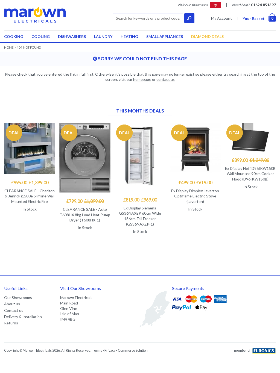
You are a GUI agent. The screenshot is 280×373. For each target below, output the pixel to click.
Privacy (109, 350)
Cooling (40, 36)
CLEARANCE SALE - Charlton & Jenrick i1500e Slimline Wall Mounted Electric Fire (29, 196)
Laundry (103, 36)
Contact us (13, 310)
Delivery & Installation (23, 316)
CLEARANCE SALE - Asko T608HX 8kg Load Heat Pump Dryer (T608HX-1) (85, 214)
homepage (142, 79)
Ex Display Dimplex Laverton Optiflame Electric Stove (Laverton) (195, 196)
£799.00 (85, 201)
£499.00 (195, 182)
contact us (165, 79)
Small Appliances (164, 36)
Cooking (13, 36)
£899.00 (250, 160)
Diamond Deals (207, 36)
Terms (97, 350)
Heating (129, 36)
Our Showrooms (18, 297)
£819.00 (140, 199)
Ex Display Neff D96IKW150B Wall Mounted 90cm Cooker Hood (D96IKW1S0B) (250, 173)
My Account (221, 18)
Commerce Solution (133, 350)
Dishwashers (72, 36)
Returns (11, 323)
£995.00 (29, 182)
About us (12, 303)
